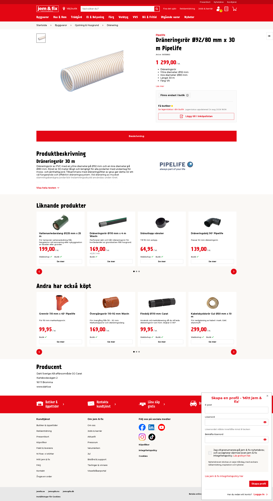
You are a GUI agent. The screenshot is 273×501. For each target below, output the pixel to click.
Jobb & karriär (205, 8)
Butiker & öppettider (47, 425)
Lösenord (210, 417)
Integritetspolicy (148, 450)
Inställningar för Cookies (48, 497)
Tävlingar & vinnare (97, 465)
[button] (134, 271)
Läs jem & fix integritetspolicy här (224, 476)
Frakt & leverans (44, 448)
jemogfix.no (53, 491)
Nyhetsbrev (219, 2)
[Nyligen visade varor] (270, 36)
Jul (89, 453)
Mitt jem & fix (43, 459)
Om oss (91, 425)
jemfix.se (40, 491)
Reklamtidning (187, 8)
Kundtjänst (232, 2)
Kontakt (40, 471)
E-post (208, 405)
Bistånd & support (97, 459)
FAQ (38, 465)
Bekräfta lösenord (214, 434)
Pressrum (93, 442)
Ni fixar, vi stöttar (45, 453)
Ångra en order (44, 476)
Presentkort (205, 2)
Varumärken (94, 448)
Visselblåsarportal (97, 471)
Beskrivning (136, 136)
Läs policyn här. (242, 455)
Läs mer (160, 86)
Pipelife (160, 35)
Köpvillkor (41, 442)
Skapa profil (259, 483)
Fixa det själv (169, 8)
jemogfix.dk (68, 491)
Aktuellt (92, 436)
